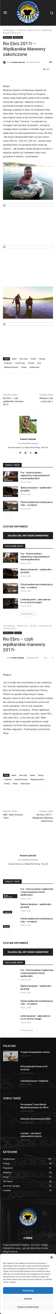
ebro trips (24, 359)
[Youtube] (36, 452)
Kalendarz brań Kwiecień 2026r (35, 1119)
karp (39, 363)
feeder (33, 359)
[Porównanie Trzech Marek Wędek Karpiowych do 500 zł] (10, 1108)
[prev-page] (5, 516)
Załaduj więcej (27, 614)
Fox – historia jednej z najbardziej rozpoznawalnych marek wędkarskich (35, 475)
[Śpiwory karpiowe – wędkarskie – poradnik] (10, 491)
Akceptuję (28, 1290)
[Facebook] (15, 77)
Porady (6, 510)
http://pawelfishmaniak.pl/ (28, 443)
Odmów (28, 1298)
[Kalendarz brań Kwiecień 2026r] (10, 1122)
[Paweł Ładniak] (5, 62)
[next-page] (9, 516)
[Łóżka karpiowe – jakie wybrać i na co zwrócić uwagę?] (10, 603)
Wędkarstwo (18, 37)
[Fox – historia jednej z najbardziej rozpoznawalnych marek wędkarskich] (10, 476)
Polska (24, 367)
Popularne (21, 30)
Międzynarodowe (11, 367)
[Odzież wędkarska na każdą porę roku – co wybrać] (10, 506)
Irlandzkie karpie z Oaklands (34, 1081)
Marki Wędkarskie (8, 479)
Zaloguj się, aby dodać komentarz (28, 535)
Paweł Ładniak (18, 62)
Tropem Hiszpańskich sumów (35, 1052)
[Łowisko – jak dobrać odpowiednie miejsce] (10, 1137)
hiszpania (8, 363)
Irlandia (31, 363)
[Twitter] (31, 452)
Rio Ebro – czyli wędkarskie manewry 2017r (13, 401)
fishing (42, 359)
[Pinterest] (22, 77)
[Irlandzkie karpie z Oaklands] (10, 1085)
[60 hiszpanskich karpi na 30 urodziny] (10, 1070)
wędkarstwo (34, 367)
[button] (51, 1257)
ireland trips (20, 363)
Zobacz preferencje (28, 1306)
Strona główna (9, 30)
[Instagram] (25, 452)
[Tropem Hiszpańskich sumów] (10, 1056)
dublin (14, 359)
